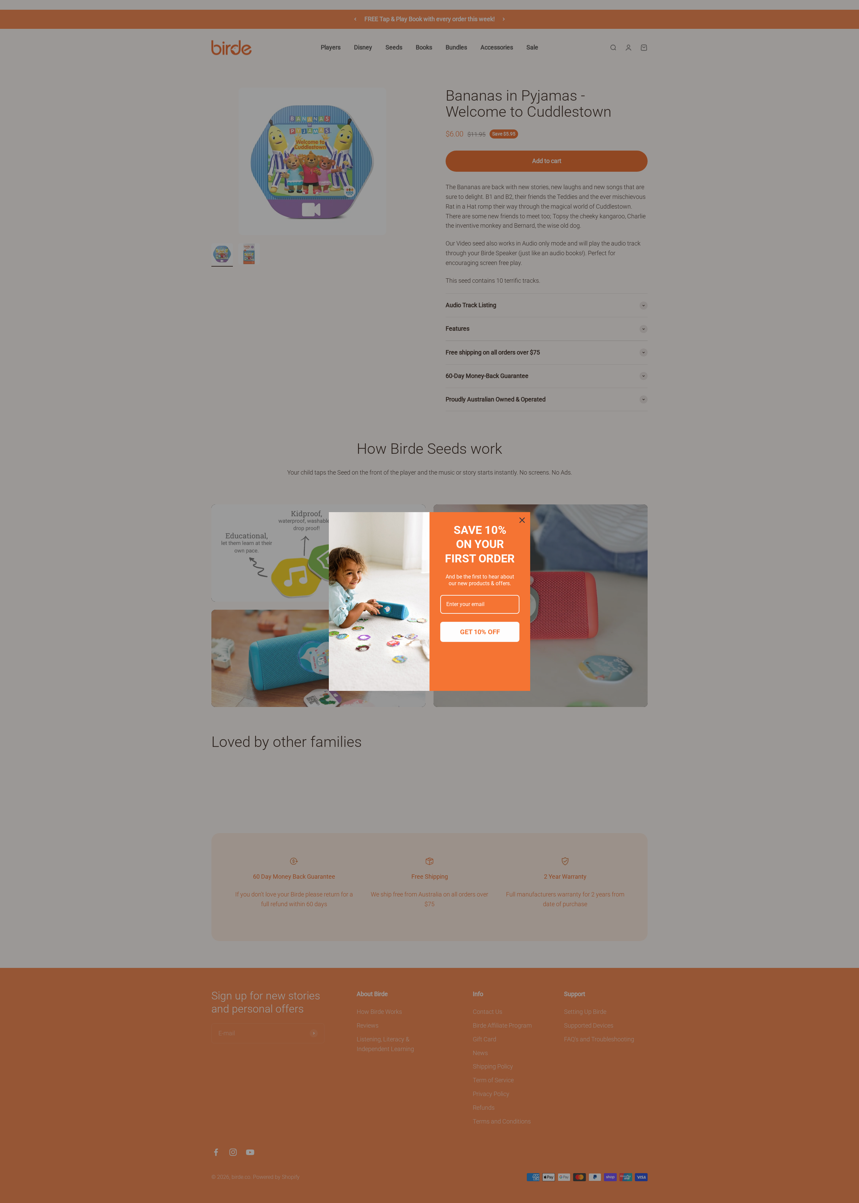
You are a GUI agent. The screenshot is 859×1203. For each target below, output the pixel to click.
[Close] (522, 520)
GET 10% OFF (480, 632)
